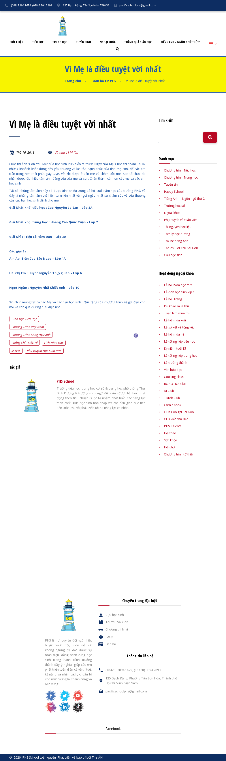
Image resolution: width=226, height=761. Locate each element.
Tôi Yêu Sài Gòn (136, 15)
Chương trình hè (116, 629)
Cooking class (174, 377)
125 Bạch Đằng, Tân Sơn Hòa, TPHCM (86, 5)
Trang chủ (73, 81)
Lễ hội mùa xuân (176, 320)
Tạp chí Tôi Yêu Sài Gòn (181, 248)
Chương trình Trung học (181, 177)
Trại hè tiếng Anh (176, 241)
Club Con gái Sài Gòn (179, 412)
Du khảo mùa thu (176, 306)
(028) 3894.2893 (42, 5)
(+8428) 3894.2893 (147, 670)
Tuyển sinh (83, 42)
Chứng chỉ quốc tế (24, 343)
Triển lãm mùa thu (177, 313)
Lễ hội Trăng (173, 299)
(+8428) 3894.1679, (119, 670)
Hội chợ (169, 447)
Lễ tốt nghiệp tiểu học (179, 341)
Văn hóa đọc (173, 369)
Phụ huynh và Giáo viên (181, 220)
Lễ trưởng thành (175, 362)
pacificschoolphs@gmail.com (137, 5)
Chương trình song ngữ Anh (31, 335)
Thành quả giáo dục (138, 42)
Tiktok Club (172, 398)
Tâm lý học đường (177, 234)
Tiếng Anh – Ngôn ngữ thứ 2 (180, 42)
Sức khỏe (170, 440)
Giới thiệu (16, 42)
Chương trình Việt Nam (27, 327)
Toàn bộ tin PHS (103, 81)
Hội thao (170, 433)
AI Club (169, 391)
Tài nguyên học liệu (177, 227)
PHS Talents (172, 426)
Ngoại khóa (107, 42)
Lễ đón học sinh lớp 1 (179, 292)
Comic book (172, 405)
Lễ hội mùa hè (174, 334)
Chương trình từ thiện (179, 454)
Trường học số (174, 205)
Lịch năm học (53, 343)
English (217, 15)
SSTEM (15, 351)
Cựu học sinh (163, 15)
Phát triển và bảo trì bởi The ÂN (80, 757)
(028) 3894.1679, (21, 5)
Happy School (174, 191)
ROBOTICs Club (175, 384)
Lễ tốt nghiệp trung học (180, 355)
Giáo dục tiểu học (24, 319)
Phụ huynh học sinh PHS (44, 351)
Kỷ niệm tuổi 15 (175, 348)
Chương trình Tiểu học (180, 170)
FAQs (183, 15)
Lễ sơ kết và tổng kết (179, 327)
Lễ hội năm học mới (178, 285)
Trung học (59, 42)
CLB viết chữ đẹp (176, 419)
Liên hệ (199, 15)
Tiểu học (37, 42)
